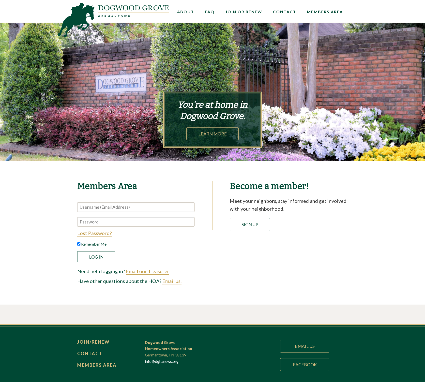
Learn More (212, 133)
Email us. (172, 281)
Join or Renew (243, 11)
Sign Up (250, 224)
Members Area (325, 11)
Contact (284, 11)
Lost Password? (94, 233)
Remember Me (93, 244)
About (185, 11)
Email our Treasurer (147, 271)
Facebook (305, 364)
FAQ (209, 11)
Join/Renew (93, 342)
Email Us (305, 346)
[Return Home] (133, 17)
